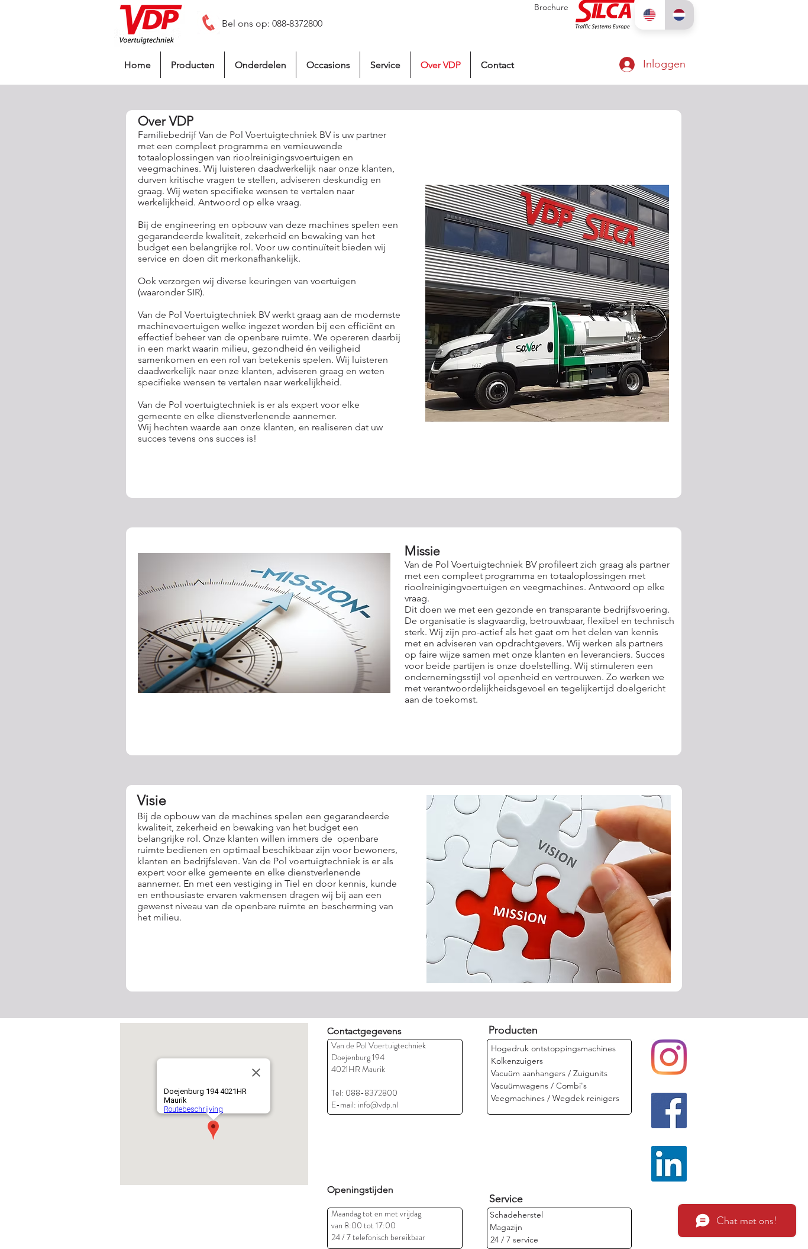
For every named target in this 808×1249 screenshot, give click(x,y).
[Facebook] (669, 1110)
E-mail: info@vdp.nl (364, 1104)
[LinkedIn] (669, 1164)
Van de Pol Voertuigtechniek (378, 1045)
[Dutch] (679, 15)
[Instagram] (669, 1057)
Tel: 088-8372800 (364, 1093)
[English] (649, 15)
